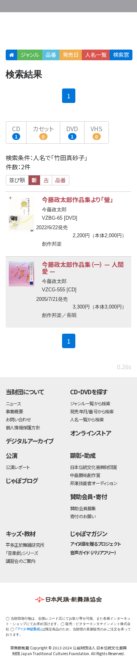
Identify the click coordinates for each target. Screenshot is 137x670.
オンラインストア (90, 432)
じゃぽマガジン (88, 533)
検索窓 (121, 54)
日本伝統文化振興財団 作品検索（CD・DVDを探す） (68, 32)
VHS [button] (96, 132)
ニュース (13, 403)
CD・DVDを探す (88, 391)
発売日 (71, 54)
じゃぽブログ (22, 480)
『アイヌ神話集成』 (28, 629)
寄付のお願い (82, 516)
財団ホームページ (59, 5)
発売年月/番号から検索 (91, 411)
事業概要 (83, 5)
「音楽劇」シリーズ (22, 552)
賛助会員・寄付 (88, 496)
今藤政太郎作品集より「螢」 (77, 199)
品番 (51, 54)
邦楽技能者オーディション (93, 483)
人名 (96, 54)
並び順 (17, 180)
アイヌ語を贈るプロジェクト (95, 543)
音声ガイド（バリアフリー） (93, 552)
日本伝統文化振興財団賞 (93, 467)
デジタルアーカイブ (29, 440)
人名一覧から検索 (87, 419)
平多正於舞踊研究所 (25, 544)
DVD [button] (72, 132)
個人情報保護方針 (23, 427)
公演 (11, 455)
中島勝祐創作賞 (85, 475)
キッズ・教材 (20, 533)
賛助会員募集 (83, 508)
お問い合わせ (114, 5)
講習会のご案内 (20, 561)
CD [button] (16, 132)
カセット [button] (43, 132)
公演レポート (18, 467)
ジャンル (30, 54)
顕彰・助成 (83, 455)
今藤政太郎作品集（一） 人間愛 (83, 268)
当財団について (25, 391)
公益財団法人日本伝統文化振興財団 (10, 5)
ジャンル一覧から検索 (90, 403)
